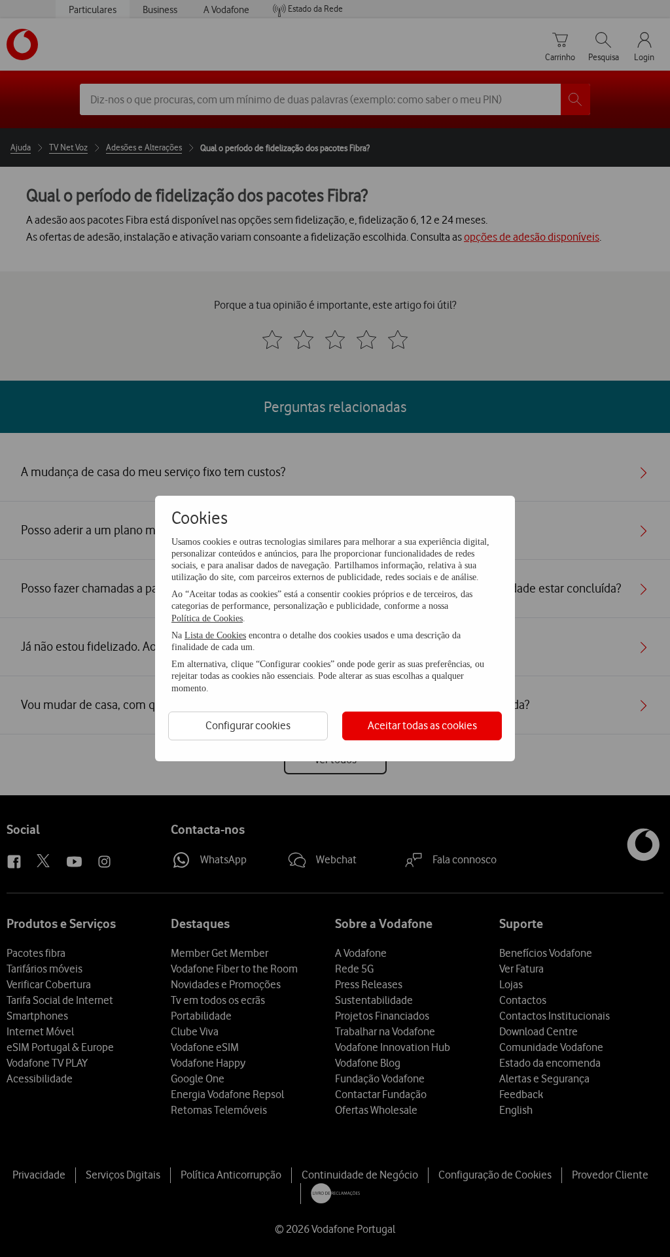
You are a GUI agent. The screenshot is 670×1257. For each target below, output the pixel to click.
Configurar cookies (248, 725)
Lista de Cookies (215, 635)
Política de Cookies (207, 618)
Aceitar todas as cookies (422, 725)
